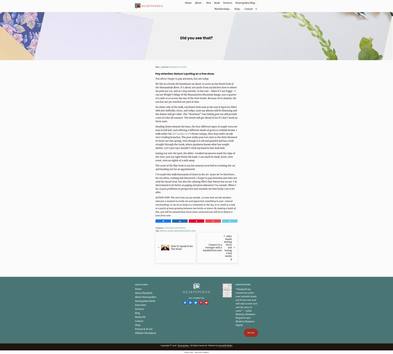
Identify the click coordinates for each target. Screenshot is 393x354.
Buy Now (251, 333)
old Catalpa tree (180, 133)
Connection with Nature (175, 228)
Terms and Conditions (202, 352)
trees (193, 231)
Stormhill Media (225, 345)
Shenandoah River (182, 231)
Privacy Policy (188, 352)
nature (170, 231)
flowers (163, 231)
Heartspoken (183, 345)
